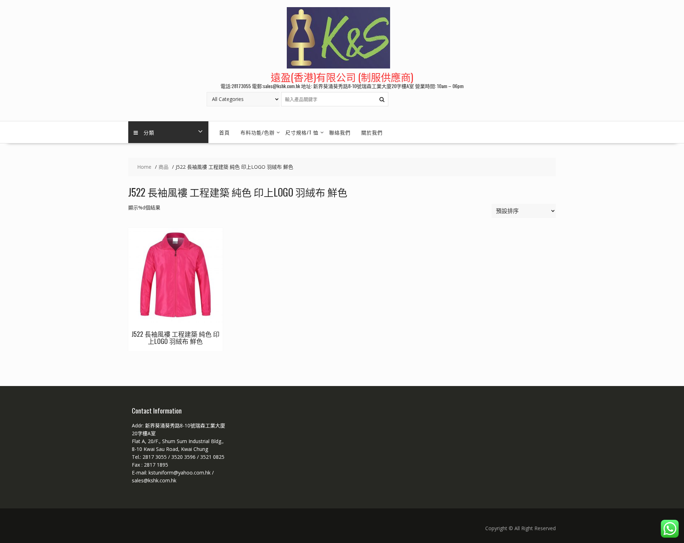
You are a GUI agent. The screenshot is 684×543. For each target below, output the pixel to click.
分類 (149, 132)
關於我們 (372, 132)
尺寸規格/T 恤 (301, 132)
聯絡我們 (340, 132)
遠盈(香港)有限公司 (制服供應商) (342, 77)
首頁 (224, 132)
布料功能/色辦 (257, 132)
